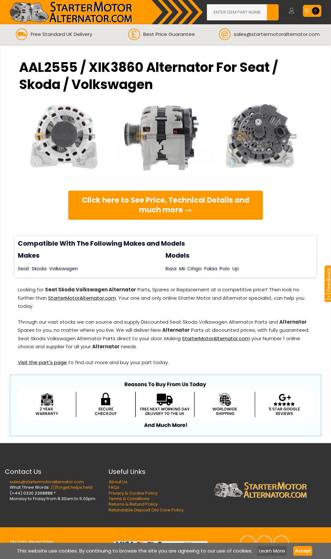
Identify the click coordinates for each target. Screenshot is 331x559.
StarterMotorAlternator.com (82, 298)
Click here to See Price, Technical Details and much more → (165, 205)
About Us (118, 482)
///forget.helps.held (71, 487)
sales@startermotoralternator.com (47, 482)
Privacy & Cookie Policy (133, 493)
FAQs (114, 487)
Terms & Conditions (129, 499)
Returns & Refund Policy (133, 504)
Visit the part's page (42, 362)
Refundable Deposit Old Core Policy (146, 510)
